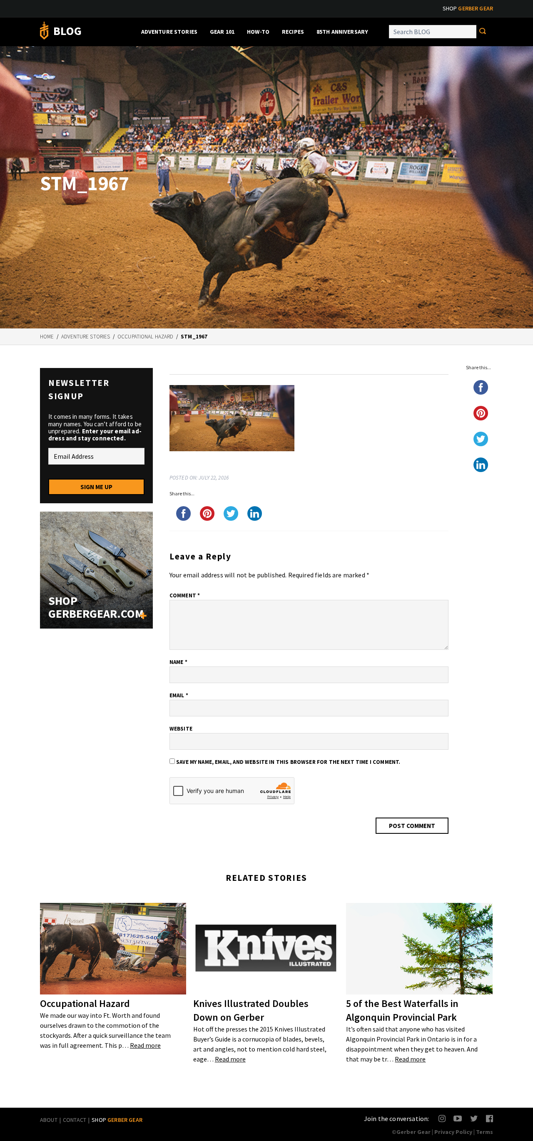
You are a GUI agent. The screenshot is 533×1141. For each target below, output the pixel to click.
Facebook (490, 1118)
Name (178, 662)
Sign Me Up (96, 487)
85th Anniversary (342, 31)
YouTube (457, 1118)
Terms (484, 1132)
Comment (184, 595)
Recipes (293, 31)
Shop (468, 8)
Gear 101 (222, 31)
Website (180, 728)
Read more (145, 1045)
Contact (74, 1120)
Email (178, 695)
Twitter (474, 1118)
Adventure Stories (169, 31)
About (48, 1120)
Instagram (442, 1118)
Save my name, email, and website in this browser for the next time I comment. (288, 762)
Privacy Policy (453, 1132)
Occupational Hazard (145, 336)
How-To (258, 31)
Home (47, 336)
